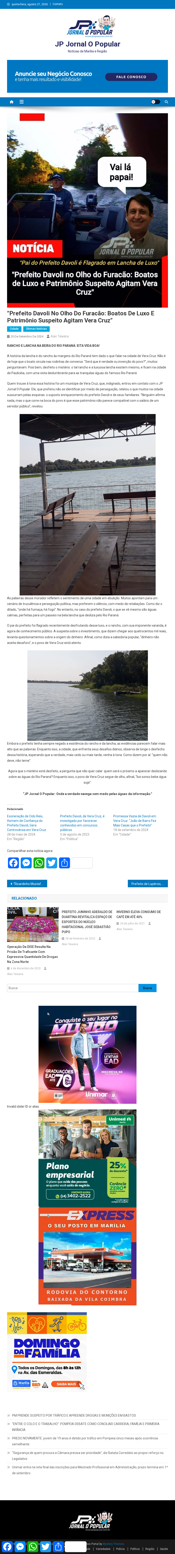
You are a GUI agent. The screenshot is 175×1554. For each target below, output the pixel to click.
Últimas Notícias (36, 328)
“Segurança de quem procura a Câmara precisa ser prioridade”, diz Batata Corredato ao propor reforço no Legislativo (88, 1456)
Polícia (120, 1549)
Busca (147, 988)
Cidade (14, 328)
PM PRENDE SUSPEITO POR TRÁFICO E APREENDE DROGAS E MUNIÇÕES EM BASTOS (74, 1415)
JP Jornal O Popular (87, 44)
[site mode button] (155, 102)
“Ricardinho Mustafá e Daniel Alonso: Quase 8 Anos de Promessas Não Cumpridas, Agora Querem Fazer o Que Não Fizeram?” (30, 884)
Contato (58, 4)
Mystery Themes (113, 1544)
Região (149, 1549)
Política (135, 1549)
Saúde (164, 1549)
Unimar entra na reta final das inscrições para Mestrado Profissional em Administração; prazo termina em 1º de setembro (90, 1470)
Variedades (103, 1549)
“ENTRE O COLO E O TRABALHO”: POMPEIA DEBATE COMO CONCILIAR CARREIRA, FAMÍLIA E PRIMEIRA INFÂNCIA (86, 1427)
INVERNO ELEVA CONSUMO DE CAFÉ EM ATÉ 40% (138, 914)
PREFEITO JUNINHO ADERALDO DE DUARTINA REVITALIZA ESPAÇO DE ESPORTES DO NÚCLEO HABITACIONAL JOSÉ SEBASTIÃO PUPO (87, 922)
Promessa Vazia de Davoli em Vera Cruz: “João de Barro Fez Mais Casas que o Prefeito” (134, 820)
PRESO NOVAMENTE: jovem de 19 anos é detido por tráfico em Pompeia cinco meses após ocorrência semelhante (85, 1441)
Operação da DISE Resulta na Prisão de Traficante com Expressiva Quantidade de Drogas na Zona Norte (32, 954)
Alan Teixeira (60, 336)
